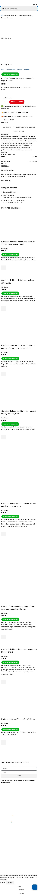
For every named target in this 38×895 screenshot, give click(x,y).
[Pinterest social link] (10, 94)
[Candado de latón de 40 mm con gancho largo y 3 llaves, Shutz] (19, 395)
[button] (3, 267)
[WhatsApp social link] (13, 94)
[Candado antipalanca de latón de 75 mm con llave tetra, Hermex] (19, 458)
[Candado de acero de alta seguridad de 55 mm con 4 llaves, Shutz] (19, 225)
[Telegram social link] (17, 94)
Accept (10, 882)
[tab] (7, 127)
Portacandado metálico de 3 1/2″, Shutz (18, 719)
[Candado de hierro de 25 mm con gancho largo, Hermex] (17, 644)
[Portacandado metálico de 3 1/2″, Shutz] (19, 703)
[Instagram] (8, 858)
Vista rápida (3, 272)
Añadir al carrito (17, 102)
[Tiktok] (18, 858)
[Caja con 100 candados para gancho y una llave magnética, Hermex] (19, 558)
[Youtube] (13, 858)
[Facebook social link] (2, 94)
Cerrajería (19, 69)
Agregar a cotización (10, 74)
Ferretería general (10, 69)
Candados (26, 69)
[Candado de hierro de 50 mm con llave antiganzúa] (17, 275)
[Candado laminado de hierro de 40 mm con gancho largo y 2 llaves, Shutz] (19, 329)
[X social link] (6, 94)
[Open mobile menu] (2, 4)
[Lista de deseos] (3, 263)
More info (3, 882)
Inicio (2, 69)
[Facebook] (3, 858)
